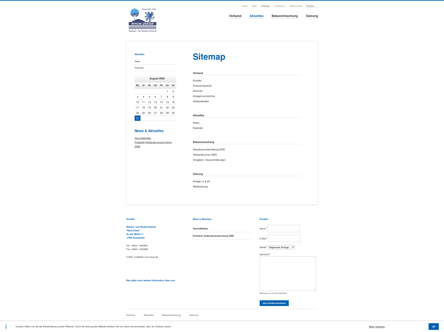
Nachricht (265, 254)
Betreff (264, 247)
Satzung (312, 16)
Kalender (139, 67)
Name (264, 228)
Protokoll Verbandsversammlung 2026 (213, 235)
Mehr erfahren (377, 326)
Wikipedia (127, 288)
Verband (235, 16)
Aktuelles (256, 16)
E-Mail (264, 238)
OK (433, 326)
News (137, 61)
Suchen (316, 5)
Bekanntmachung (285, 16)
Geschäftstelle (143, 138)
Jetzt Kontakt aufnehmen (274, 303)
